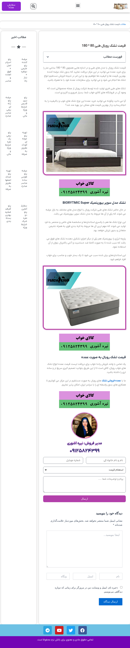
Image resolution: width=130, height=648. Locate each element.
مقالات (123, 24)
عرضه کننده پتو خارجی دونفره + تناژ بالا (24, 70)
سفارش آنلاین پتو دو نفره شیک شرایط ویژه (23, 216)
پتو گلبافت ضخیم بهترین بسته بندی (7, 213)
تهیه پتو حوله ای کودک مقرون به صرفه (24, 143)
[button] (78, 5)
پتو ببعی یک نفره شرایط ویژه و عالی (8, 143)
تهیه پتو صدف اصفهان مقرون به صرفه (7, 180)
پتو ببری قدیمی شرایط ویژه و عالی (24, 107)
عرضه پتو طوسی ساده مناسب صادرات (23, 178)
